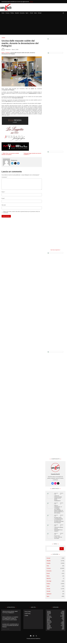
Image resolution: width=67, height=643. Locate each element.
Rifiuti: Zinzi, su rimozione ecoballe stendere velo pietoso (10, 154)
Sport (48, 596)
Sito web (4, 205)
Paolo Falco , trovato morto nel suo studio (58, 537)
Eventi (48, 573)
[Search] (62, 548)
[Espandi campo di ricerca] (63, 13)
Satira (48, 586)
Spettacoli (49, 593)
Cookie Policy (28, 613)
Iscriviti (31, 1)
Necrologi (49, 581)
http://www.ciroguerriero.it (55, 249)
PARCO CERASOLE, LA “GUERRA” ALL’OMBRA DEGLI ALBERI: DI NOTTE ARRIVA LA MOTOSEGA (58, 509)
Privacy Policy (28, 611)
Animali (48, 558)
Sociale (48, 588)
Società (48, 591)
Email (3, 198)
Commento (4, 177)
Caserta (48, 563)
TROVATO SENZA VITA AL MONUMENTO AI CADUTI (58, 529)
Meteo (48, 576)
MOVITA (49, 578)
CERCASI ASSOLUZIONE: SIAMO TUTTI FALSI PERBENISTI (58, 498)
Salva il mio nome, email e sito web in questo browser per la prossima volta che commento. (21, 212)
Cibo (48, 565)
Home (3, 52)
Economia (49, 570)
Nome (3, 191)
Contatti (26, 615)
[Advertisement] (33, 25)
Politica (48, 583)
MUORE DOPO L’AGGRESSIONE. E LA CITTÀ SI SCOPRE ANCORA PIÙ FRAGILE (58, 520)
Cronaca (3, 37)
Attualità (48, 560)
